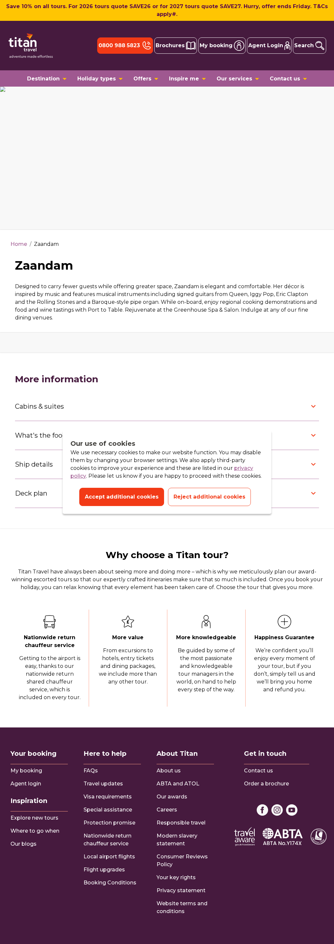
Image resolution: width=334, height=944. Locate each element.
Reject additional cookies (209, 497)
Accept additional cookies (122, 497)
